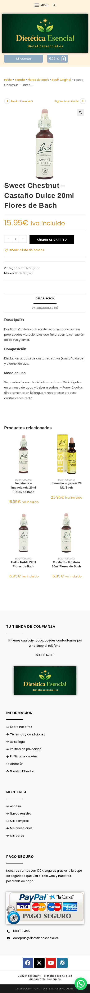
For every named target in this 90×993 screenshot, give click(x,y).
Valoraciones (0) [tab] (45, 308)
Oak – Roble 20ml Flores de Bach (23, 564)
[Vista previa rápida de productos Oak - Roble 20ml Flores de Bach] (41, 520)
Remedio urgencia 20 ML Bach (66, 485)
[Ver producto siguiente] (83, 101)
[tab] (45, 349)
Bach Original (61, 80)
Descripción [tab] (45, 298)
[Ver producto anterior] (7, 101)
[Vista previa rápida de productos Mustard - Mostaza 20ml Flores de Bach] (84, 520)
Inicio (8, 80)
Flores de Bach (38, 80)
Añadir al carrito (52, 239)
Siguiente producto (66, 101)
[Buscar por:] (52, 5)
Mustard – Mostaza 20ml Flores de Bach (66, 564)
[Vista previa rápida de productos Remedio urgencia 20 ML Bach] (84, 441)
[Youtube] (51, 963)
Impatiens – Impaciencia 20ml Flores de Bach (23, 487)
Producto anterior (22, 101)
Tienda (20, 80)
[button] (80, 112)
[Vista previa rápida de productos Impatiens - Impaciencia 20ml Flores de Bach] (41, 441)
